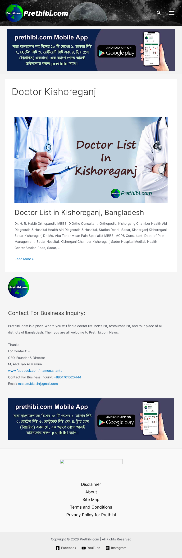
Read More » (24, 259)
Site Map (91, 499)
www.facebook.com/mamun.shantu (35, 370)
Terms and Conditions (91, 507)
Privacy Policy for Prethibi (91, 514)
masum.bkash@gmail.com (38, 384)
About (91, 491)
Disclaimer (91, 484)
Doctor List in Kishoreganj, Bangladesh (79, 212)
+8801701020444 (67, 377)
